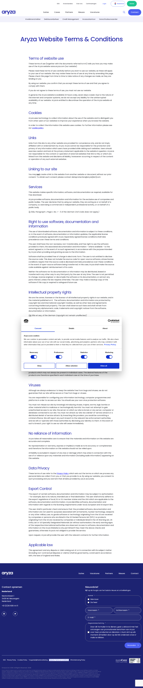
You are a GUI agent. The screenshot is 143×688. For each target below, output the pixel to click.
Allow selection (72, 366)
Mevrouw (94, 599)
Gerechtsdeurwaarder (108, 19)
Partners (69, 12)
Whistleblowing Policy (77, 660)
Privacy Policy (11, 660)
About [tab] (105, 328)
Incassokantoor (89, 19)
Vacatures (95, 12)
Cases (57, 12)
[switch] (59, 357)
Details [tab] (71, 328)
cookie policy (37, 128)
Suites (46, 12)
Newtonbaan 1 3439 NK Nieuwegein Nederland (10, 599)
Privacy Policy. (110, 345)
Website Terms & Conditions (59, 660)
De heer (93, 602)
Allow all (103, 366)
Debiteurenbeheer (51, 19)
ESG (58, 4)
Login (104, 4)
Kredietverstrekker (33, 19)
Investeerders (68, 4)
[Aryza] (8, 13)
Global (132, 4)
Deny (39, 366)
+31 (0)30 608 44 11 (10, 605)
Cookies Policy (22, 660)
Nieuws (81, 12)
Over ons (79, 4)
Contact (135, 12)
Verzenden (131, 645)
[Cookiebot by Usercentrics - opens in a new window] (109, 321)
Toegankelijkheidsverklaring (38, 660)
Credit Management (70, 19)
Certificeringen (91, 4)
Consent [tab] (38, 328)
